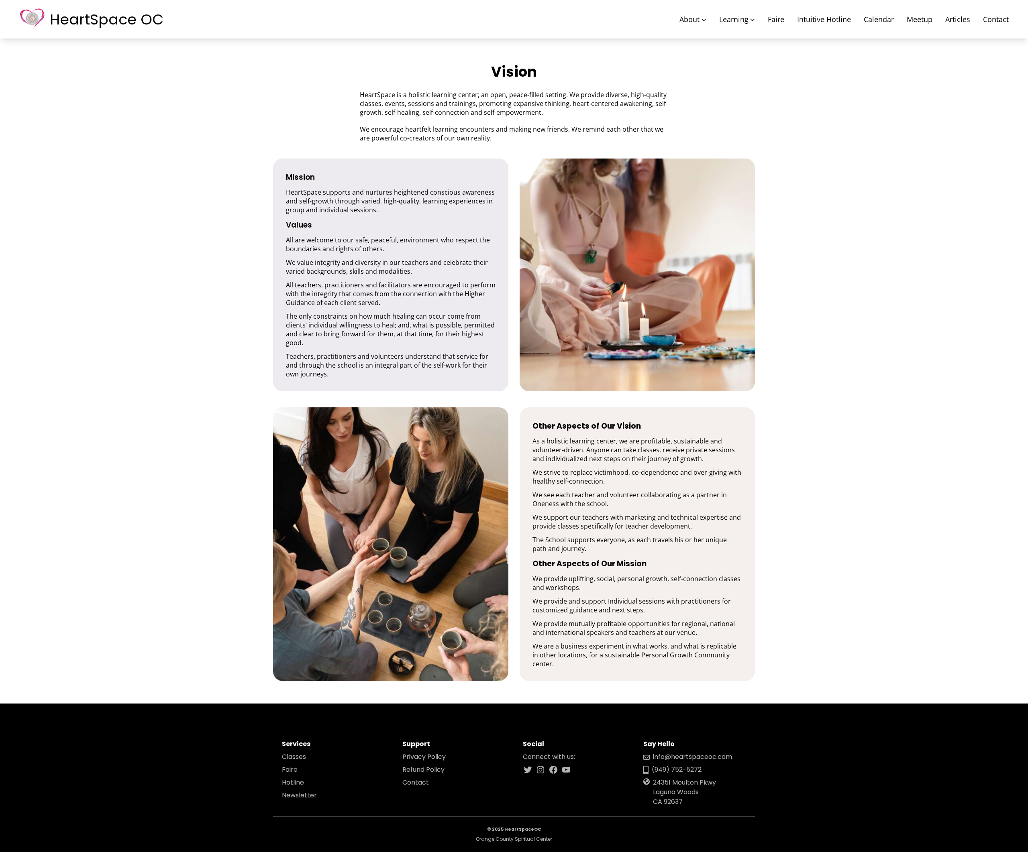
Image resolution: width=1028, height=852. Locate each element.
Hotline (293, 782)
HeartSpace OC (106, 19)
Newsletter (299, 795)
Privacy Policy (424, 756)
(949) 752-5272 (677, 769)
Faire (290, 769)
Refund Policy (423, 769)
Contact (415, 782)
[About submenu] (704, 19)
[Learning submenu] (752, 19)
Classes (294, 756)
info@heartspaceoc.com (692, 756)
